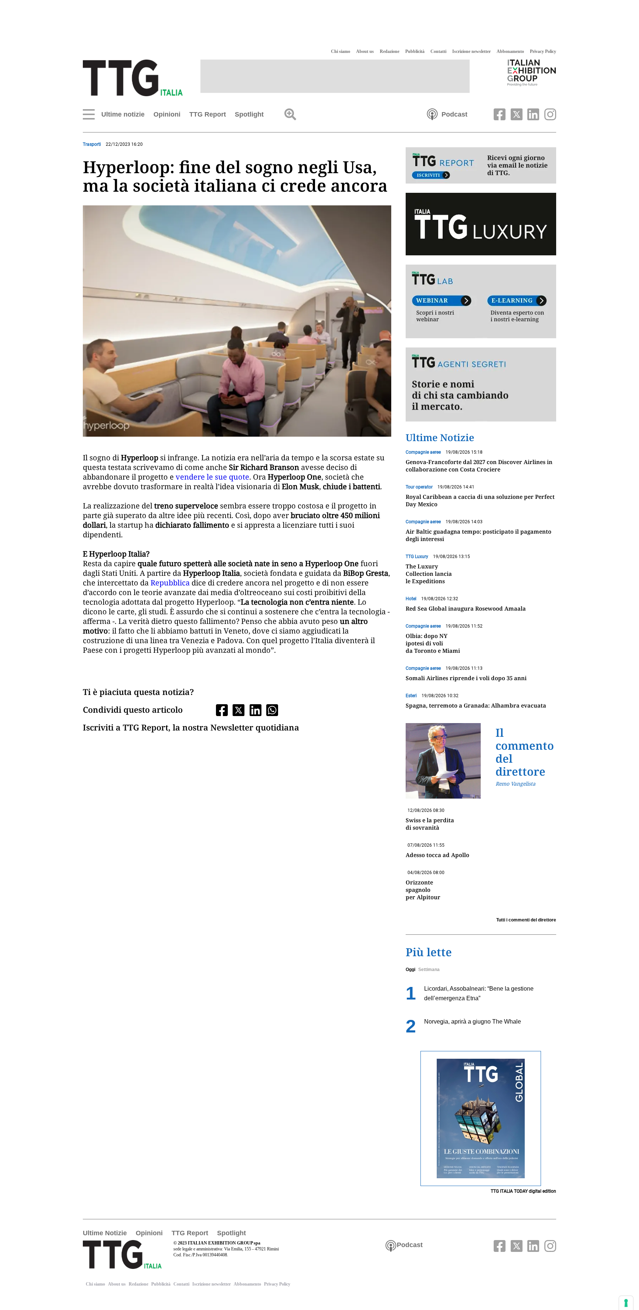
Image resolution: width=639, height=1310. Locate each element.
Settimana (429, 969)
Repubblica (171, 583)
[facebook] (498, 114)
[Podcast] (432, 114)
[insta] (548, 114)
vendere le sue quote (212, 477)
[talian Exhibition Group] (531, 72)
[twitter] (515, 114)
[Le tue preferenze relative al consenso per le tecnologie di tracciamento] (626, 1303)
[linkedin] (532, 114)
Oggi (410, 969)
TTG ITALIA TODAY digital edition (523, 1191)
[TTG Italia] (133, 77)
